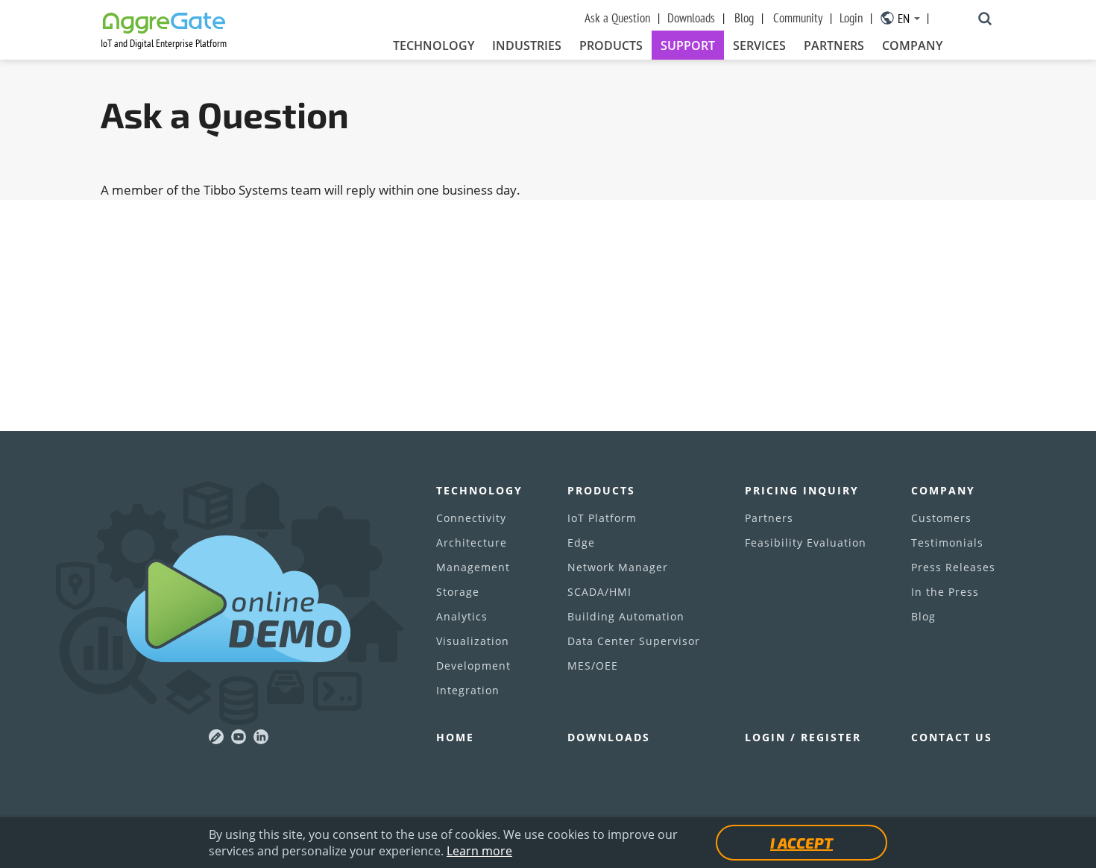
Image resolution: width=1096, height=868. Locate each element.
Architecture (471, 542)
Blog (744, 18)
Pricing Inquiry (802, 490)
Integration (468, 690)
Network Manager (617, 567)
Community (797, 18)
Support (688, 45)
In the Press (945, 592)
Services (759, 45)
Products (611, 45)
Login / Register (803, 737)
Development (473, 665)
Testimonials (947, 542)
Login (851, 18)
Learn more (479, 851)
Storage (457, 592)
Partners (834, 45)
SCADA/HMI (599, 592)
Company (912, 45)
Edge (581, 542)
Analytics (462, 616)
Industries (526, 45)
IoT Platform (602, 518)
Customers (941, 518)
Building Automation (625, 616)
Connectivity (471, 518)
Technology (433, 45)
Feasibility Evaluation (805, 542)
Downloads (691, 18)
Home (455, 737)
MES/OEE (592, 665)
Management (473, 567)
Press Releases (953, 567)
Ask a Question (617, 18)
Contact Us (951, 737)
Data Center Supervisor (633, 641)
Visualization (472, 641)
